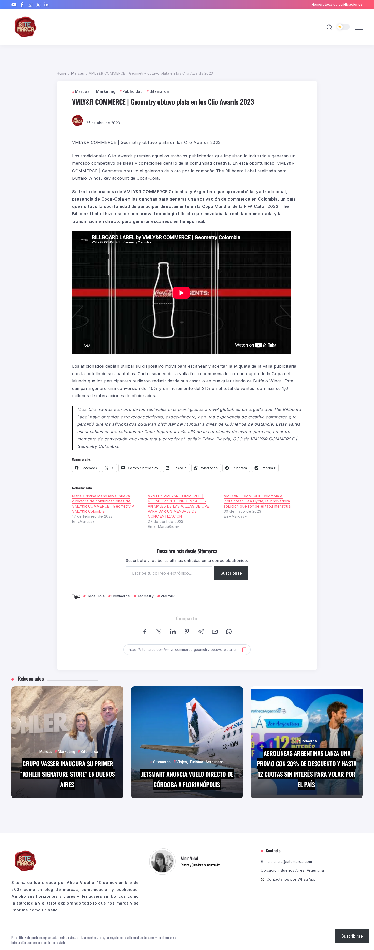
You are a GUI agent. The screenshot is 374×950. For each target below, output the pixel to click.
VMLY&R (168, 596)
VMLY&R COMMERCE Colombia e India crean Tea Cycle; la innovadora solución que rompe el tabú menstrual (258, 501)
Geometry (145, 596)
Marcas (77, 73)
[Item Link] (67, 742)
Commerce (120, 596)
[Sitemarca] (25, 26)
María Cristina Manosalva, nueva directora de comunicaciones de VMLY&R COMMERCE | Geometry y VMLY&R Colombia (103, 503)
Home (61, 73)
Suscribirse (231, 573)
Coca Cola (96, 596)
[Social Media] (13, 4)
